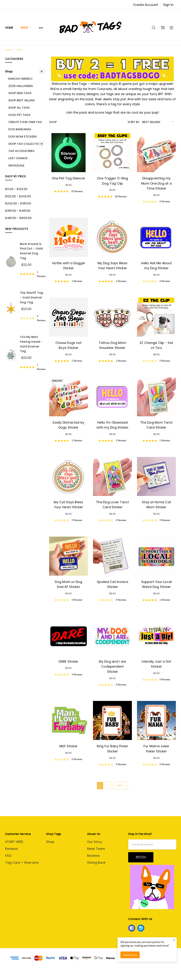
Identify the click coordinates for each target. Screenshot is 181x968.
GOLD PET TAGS (19, 115)
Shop (25, 28)
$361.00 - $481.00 (17, 211)
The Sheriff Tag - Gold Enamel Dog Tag (31, 297)
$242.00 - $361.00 (18, 203)
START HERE (14, 842)
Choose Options (68, 162)
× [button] (174, 940)
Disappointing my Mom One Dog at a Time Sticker (156, 183)
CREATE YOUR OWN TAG (25, 122)
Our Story (94, 842)
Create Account (145, 4)
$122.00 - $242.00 (18, 196)
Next (120, 785)
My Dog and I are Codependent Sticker (112, 666)
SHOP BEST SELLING (21, 100)
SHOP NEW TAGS (19, 93)
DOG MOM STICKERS (22, 136)
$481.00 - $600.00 (18, 218)
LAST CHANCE (18, 158)
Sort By (133, 122)
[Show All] (40, 27)
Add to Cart (156, 162)
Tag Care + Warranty (22, 862)
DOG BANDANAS (19, 129)
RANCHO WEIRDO (20, 78)
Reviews (11, 848)
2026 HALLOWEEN (20, 86)
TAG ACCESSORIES (21, 151)
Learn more (130, 955)
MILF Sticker (68, 746)
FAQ (8, 855)
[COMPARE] (80, 140)
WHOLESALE (16, 165)
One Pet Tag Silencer (68, 178)
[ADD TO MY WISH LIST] (80, 146)
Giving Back (96, 862)
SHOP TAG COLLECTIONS (25, 144)
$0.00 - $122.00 (16, 189)
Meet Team (96, 848)
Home (9, 28)
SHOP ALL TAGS (19, 107)
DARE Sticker (68, 661)
